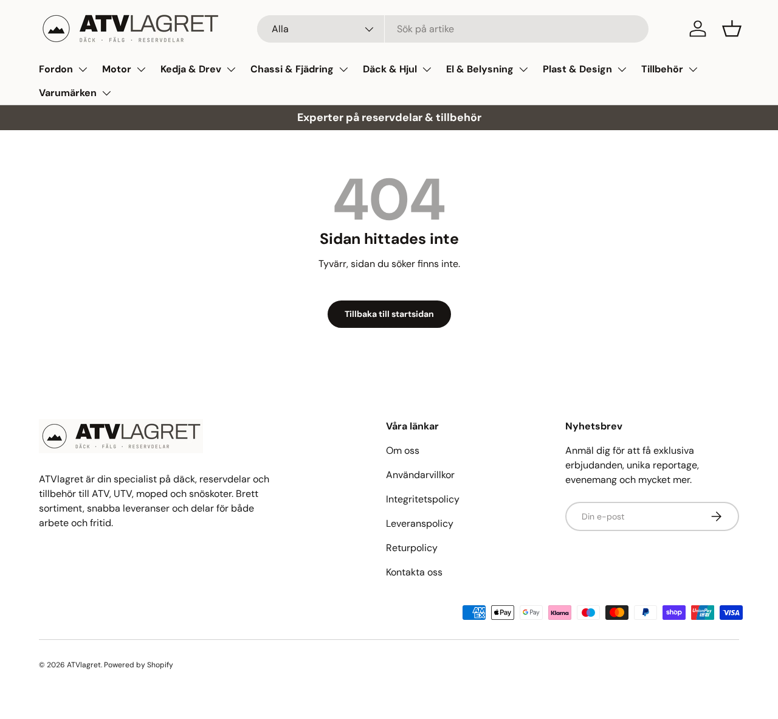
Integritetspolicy (423, 499)
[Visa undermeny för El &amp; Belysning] (523, 69)
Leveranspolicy (419, 523)
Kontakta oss (414, 572)
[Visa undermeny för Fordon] (82, 69)
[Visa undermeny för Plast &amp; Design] (621, 69)
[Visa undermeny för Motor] (141, 69)
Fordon (56, 69)
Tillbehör (662, 69)
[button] (731, 28)
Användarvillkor (420, 474)
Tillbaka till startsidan (389, 313)
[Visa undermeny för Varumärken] (106, 93)
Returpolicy (412, 547)
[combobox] (453, 29)
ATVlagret (84, 665)
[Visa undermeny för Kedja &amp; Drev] (231, 69)
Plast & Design (577, 69)
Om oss (402, 450)
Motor (116, 69)
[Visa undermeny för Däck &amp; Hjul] (426, 69)
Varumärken (68, 92)
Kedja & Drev (190, 69)
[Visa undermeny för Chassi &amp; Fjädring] (343, 69)
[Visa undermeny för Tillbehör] (693, 69)
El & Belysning (480, 69)
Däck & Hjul (390, 69)
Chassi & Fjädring (292, 69)
